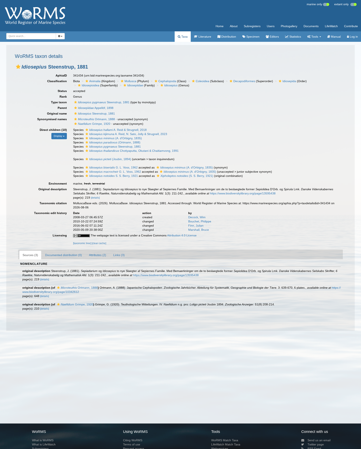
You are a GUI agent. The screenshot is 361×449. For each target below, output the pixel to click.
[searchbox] (29, 36)
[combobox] (31, 36)
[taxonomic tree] (82, 243)
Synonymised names (52, 119)
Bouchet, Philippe (199, 221)
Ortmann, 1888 (96, 119)
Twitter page (316, 444)
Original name (57, 113)
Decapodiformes (244, 81)
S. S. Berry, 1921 (113, 175)
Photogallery (289, 26)
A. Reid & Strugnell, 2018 (118, 129)
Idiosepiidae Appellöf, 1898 (95, 108)
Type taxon (59, 102)
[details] (95, 197)
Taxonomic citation (53, 203)
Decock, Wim (197, 217)
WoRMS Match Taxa (224, 440)
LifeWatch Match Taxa (225, 444)
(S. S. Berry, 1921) (186, 175)
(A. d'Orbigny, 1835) (115, 138)
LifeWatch (331, 26)
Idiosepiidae (135, 85)
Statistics (295, 36)
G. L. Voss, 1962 (113, 167)
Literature (204, 36)
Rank (63, 96)
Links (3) (119, 255)
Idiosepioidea (90, 85)
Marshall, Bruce (198, 229)
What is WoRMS (42, 440)
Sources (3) (30, 255)
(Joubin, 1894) (110, 159)
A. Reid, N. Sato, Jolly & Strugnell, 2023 (128, 134)
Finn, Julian (195, 225)
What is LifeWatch (44, 444)
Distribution (228, 36)
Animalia (94, 81)
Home (220, 26)
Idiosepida (289, 81)
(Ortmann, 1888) (114, 142)
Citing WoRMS (132, 440)
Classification (57, 81)
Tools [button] (314, 36)
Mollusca (130, 81)
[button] (18, 66)
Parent (62, 108)
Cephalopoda (167, 81)
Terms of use (131, 444)
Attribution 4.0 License (182, 235)
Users (271, 26)
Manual (335, 36)
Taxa (184, 36)
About (234, 26)
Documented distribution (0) (63, 255)
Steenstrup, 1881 (104, 102)
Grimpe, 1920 (94, 123)
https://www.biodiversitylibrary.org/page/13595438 (243, 193)
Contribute (351, 26)
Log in (353, 36)
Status (62, 91)
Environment (58, 183)
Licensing (60, 235)
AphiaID (61, 75)
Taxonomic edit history (50, 213)
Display (58, 136)
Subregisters (252, 26)
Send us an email (319, 440)
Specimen (252, 36)
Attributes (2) (97, 255)
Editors (274, 36)
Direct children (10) (53, 129)
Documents (311, 26)
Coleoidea (202, 81)
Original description (52, 189)
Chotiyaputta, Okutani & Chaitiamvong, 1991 (134, 150)
